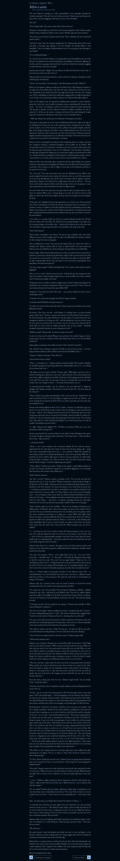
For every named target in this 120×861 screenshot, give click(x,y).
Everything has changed (42, 857)
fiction (35, 2)
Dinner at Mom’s (80, 857)
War (49, 2)
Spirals (43, 2)
